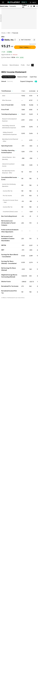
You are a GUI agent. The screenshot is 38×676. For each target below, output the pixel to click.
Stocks (3, 33)
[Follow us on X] (28, 6)
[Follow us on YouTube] (34, 6)
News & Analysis (14, 65)
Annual (3, 81)
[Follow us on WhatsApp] (31, 6)
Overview (5, 65)
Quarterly (10, 81)
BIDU (9, 33)
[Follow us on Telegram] (37, 6)
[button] (3, 2)
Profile (23, 65)
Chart (28, 65)
